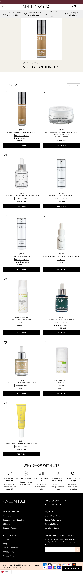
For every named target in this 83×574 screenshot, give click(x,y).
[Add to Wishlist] (5, 92)
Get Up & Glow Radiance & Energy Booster (22, 383)
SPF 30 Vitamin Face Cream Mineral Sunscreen (21, 443)
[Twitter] (49, 504)
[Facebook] (45, 504)
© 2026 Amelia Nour (10, 565)
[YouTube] (60, 504)
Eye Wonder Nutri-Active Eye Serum (61, 195)
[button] (21, 138)
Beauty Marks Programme (54, 520)
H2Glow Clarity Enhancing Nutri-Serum (61, 319)
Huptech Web (17, 567)
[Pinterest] (56, 504)
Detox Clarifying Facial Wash (21, 319)
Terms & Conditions (10, 548)
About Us (6, 540)
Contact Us (7, 516)
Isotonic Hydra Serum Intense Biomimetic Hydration (22, 195)
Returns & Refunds (10, 528)
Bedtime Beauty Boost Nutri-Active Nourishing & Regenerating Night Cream (61, 133)
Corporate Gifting (51, 524)
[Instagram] (53, 504)
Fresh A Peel (61, 383)
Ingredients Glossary (52, 528)
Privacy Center (8, 556)
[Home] (24, 63)
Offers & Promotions (52, 516)
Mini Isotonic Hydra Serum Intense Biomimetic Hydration (61, 256)
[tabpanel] (10, 480)
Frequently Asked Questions (13, 520)
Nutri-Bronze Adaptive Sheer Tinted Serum (21, 132)
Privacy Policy (8, 552)
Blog (5, 544)
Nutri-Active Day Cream (22, 256)
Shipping (6, 524)
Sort (69, 85)
